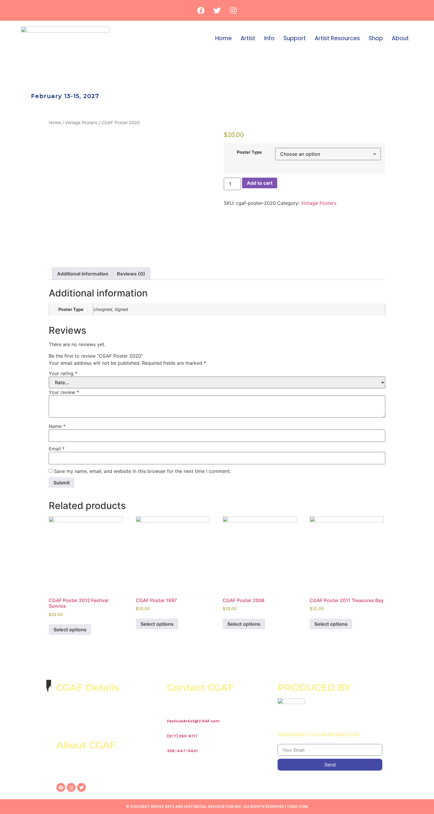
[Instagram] (233, 10)
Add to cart (260, 183)
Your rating (63, 373)
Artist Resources (337, 38)
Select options (70, 630)
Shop (376, 38)
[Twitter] (217, 10)
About (400, 38)
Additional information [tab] (82, 274)
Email (57, 448)
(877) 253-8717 (182, 736)
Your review (64, 392)
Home (223, 38)
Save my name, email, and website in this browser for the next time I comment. (142, 471)
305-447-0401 (182, 751)
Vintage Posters (81, 122)
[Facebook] (200, 10)
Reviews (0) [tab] (131, 274)
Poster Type (249, 152)
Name (57, 426)
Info (269, 38)
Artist (248, 38)
